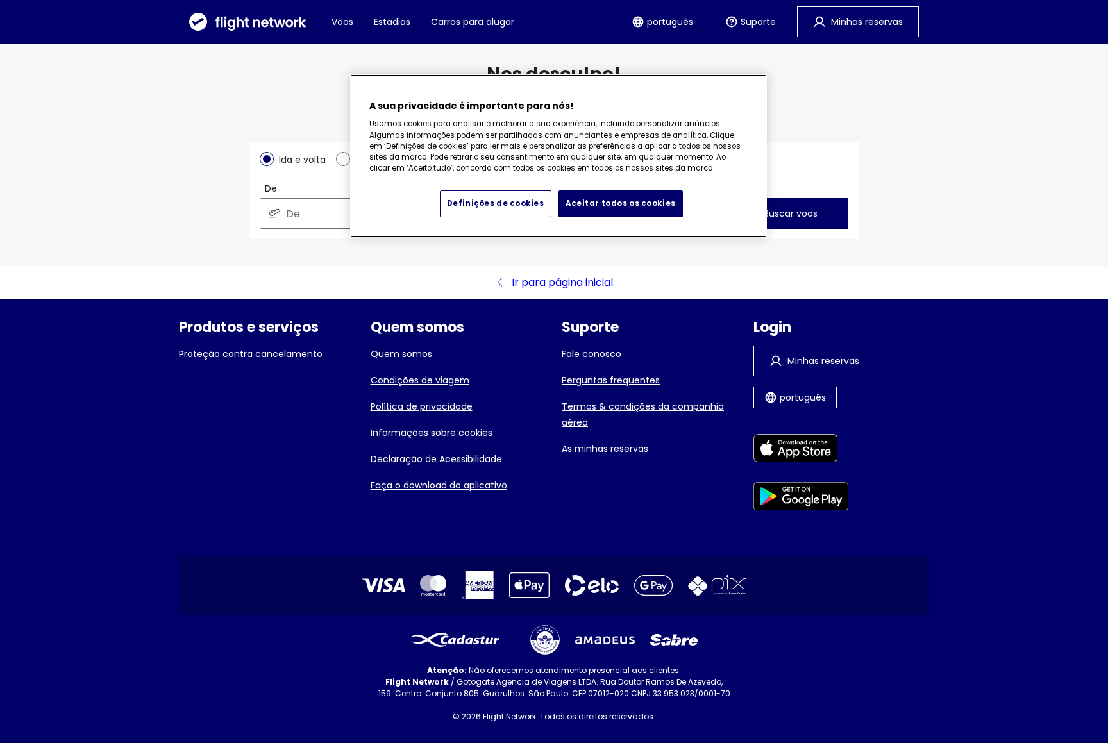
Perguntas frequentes (611, 380)
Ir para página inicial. (563, 282)
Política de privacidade (422, 406)
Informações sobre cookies (431, 432)
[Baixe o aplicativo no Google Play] (801, 498)
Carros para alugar (472, 21)
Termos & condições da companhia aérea (643, 414)
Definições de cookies (495, 203)
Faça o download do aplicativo (439, 485)
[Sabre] (674, 640)
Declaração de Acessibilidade (436, 459)
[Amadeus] (605, 640)
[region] (558, 155)
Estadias (392, 21)
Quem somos (401, 353)
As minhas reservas (605, 448)
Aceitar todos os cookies (621, 203)
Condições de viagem (420, 380)
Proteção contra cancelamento (251, 353)
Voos (342, 21)
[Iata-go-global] (545, 640)
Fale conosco (591, 353)
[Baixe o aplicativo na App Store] (801, 450)
